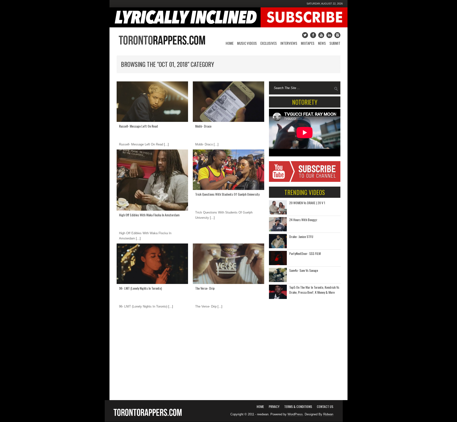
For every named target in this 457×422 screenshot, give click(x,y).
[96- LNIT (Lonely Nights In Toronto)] (152, 263)
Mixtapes (307, 43)
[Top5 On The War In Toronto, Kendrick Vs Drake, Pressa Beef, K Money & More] (278, 292)
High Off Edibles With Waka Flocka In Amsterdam (149, 214)
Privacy (274, 406)
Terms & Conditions (298, 406)
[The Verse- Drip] (228, 263)
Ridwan (328, 414)
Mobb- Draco (203, 126)
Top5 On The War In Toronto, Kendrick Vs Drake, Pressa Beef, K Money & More (314, 290)
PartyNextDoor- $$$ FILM (305, 253)
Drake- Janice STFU (301, 236)
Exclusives (268, 43)
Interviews (288, 43)
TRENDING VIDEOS (304, 192)
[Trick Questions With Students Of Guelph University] (228, 169)
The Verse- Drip (205, 288)
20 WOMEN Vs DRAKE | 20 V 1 (307, 202)
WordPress (295, 414)
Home (229, 43)
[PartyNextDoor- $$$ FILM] (278, 258)
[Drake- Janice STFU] (278, 241)
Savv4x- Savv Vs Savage (303, 270)
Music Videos (247, 43)
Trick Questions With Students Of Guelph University (227, 194)
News (322, 43)
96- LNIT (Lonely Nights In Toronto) (140, 288)
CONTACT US (325, 406)
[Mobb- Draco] (228, 101)
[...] (166, 144)
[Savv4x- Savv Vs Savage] (278, 275)
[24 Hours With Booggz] (278, 224)
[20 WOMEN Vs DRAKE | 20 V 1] (278, 207)
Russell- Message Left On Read (138, 126)
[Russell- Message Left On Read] (152, 101)
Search (336, 89)
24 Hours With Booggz (303, 219)
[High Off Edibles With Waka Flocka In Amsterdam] (152, 180)
